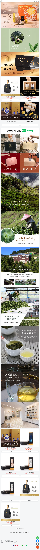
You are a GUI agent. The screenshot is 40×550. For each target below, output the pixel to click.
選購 (11, 94)
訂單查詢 (22, 532)
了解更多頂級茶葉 (20, 528)
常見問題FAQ (27, 532)
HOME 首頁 (18, 532)
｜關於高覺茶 (12, 532)
